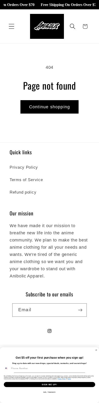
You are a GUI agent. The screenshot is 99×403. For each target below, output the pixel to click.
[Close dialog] (96, 350)
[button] (11, 26)
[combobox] (7, 368)
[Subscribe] (80, 310)
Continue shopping (49, 106)
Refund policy (23, 192)
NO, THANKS (49, 392)
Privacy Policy (24, 167)
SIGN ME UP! (49, 384)
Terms (69, 379)
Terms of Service (26, 180)
